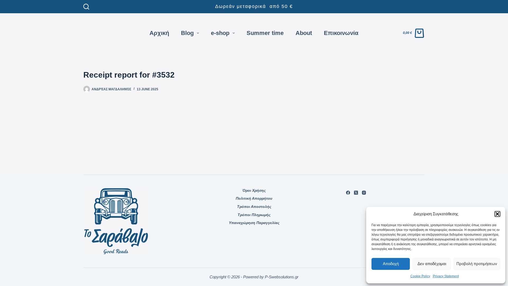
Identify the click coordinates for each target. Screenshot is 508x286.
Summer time (265, 33)
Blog (187, 33)
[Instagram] (364, 192)
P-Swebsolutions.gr (281, 277)
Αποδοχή (391, 263)
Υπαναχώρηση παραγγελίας (254, 223)
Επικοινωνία (341, 33)
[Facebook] (348, 192)
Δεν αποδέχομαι (432, 263)
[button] (497, 214)
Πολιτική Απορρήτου (254, 198)
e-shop (220, 33)
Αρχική (159, 33)
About (304, 33)
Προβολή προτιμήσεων (476, 263)
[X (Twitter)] (356, 192)
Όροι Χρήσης (254, 190)
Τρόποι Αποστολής (254, 206)
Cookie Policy (420, 276)
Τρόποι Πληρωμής (254, 215)
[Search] (86, 7)
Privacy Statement (446, 276)
